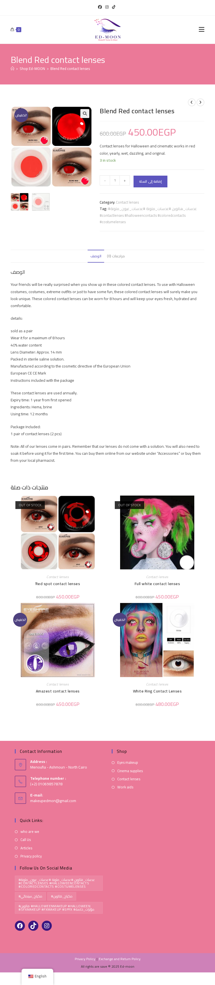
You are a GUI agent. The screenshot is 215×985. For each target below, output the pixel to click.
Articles (26, 848)
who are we (29, 831)
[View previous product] (192, 102)
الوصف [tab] (95, 256)
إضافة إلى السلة (150, 181)
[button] (84, 113)
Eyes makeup (127, 762)
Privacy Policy (85, 959)
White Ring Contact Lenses (157, 691)
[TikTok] (33, 926)
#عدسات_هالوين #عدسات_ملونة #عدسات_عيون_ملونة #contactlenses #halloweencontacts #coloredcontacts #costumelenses (148, 215)
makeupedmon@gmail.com (53, 800)
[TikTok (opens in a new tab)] (113, 7)
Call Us (25, 839)
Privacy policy (31, 856)
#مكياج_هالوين (62, 896)
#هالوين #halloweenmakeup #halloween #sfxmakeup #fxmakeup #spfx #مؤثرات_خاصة (56, 908)
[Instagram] (47, 926)
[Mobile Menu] (201, 29)
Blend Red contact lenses (70, 68)
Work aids (125, 787)
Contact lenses (127, 202)
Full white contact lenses (157, 584)
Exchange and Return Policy (120, 959)
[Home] (12, 68)
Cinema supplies (130, 771)
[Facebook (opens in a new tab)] (101, 7)
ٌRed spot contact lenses (57, 584)
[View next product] (200, 102)
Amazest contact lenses (58, 691)
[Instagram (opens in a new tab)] (107, 7)
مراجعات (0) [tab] (116, 256)
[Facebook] (20, 926)
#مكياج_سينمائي (30, 896)
